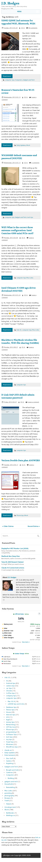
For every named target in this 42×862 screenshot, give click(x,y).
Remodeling (10, 787)
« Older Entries (8, 526)
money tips (10, 722)
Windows (9, 744)
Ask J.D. (19, 330)
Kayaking (9, 763)
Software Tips (11, 734)
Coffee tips (10, 693)
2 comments (35, 163)
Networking (10, 725)
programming (11, 732)
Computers (18, 80)
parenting (8, 793)
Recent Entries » (34, 526)
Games (8, 761)
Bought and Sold (12, 770)
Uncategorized (9, 807)
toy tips (9, 739)
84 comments (32, 28)
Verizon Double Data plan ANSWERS (20, 460)
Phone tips (20, 515)
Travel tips (10, 742)
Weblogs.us (10, 815)
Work (28, 145)
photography (9, 796)
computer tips (9, 80)
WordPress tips (12, 747)
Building (11, 778)
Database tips (11, 707)
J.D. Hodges (12, 577)
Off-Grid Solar (19, 614)
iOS (7, 717)
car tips (9, 688)
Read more (7, 76)
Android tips (10, 683)
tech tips (30, 217)
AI (7, 681)
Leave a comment (33, 402)
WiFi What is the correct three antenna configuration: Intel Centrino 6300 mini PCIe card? (17, 230)
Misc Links (29, 278)
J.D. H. (23, 28)
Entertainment (9, 755)
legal (8, 720)
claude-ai (7, 750)
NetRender (10, 813)
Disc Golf (9, 758)
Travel (6, 801)
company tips (11, 696)
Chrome (9, 691)
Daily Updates (21, 145)
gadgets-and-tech (11, 782)
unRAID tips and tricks (16, 704)
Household (8, 784)
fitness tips (10, 710)
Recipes (7, 798)
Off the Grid (10, 727)
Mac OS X (11, 701)
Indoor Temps (19, 654)
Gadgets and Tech (29, 80)
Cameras (9, 772)
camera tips (10, 686)
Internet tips (10, 715)
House (8, 712)
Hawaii (8, 804)
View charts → (26, 642)
